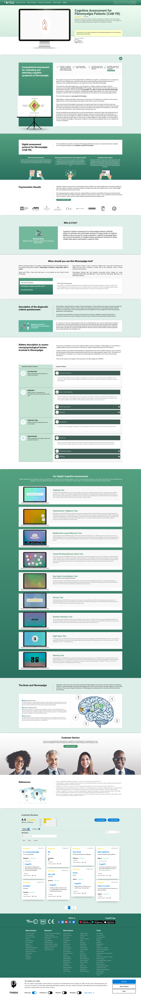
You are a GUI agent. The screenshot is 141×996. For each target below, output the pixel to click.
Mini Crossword (67, 935)
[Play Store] (97, 922)
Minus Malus (83, 957)
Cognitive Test (20, 2)
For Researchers (101, 937)
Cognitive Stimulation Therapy (104, 957)
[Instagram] (70, 922)
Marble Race (66, 960)
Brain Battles (100, 973)
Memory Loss (29, 946)
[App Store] (109, 922)
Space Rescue (67, 957)
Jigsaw (82, 951)
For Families (100, 933)
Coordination (29, 953)
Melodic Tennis (67, 962)
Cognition (28, 944)
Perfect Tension (84, 960)
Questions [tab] (35, 829)
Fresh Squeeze (84, 949)
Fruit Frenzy (66, 937)
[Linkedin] (73, 922)
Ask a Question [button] (101, 820)
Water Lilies (83, 965)
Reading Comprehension (103, 969)
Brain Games (100, 962)
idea (24, 840)
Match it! (65, 955)
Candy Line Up (84, 935)
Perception (28, 957)
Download (111, 70)
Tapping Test (58, 490)
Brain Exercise (100, 951)
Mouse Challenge (84, 958)
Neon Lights (66, 949)
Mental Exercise (101, 964)
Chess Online (66, 933)
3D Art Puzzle (66, 971)
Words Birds (83, 969)
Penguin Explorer (84, 938)
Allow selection (124, 986)
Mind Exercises (100, 958)
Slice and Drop (84, 962)
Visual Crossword (68, 953)
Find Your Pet (66, 965)
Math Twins (83, 955)
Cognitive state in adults (50, 946)
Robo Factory (66, 944)
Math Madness (67, 958)
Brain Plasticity (30, 940)
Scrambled (66, 964)
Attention (28, 958)
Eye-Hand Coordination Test (65, 576)
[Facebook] (59, 922)
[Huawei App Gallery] (85, 922)
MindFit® (99, 942)
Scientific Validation (44, 2)
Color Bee (82, 942)
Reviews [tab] (24, 829)
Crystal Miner (66, 940)
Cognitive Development (103, 949)
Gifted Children (100, 971)
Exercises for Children (102, 947)
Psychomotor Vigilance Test (65, 511)
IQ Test (98, 975)
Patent (98, 940)
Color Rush (66, 969)
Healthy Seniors (48, 942)
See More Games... (85, 971)
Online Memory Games (102, 965)
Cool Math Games (101, 967)
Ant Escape (66, 946)
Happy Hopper (84, 933)
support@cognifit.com (105, 870)
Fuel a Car (82, 953)
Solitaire (65, 942)
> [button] (75, 907)
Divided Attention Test (62, 617)
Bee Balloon (83, 944)
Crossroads (83, 946)
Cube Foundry (83, 947)
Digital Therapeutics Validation (52, 933)
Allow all (124, 981)
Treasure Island (67, 947)
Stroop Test (58, 597)
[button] (33, 875)
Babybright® (100, 944)
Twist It (82, 964)
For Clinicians (100, 935)
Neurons (28, 938)
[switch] (50, 992)
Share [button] (26, 873)
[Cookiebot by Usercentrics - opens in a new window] (14, 993)
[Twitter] (62, 922)
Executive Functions (31, 951)
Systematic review (49, 947)
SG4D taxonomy (48, 949)
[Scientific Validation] (70, 214)
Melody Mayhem (67, 967)
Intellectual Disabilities (31, 947)
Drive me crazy (67, 951)
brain (29, 840)
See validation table (63, 199)
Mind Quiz (99, 955)
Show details (88, 992)
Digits (81, 940)
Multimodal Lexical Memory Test (67, 533)
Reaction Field (83, 967)
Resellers (99, 946)
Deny (124, 991)
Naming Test (58, 655)
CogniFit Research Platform (83, 34)
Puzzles (82, 937)
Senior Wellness (48, 940)
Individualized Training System (104, 953)
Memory (28, 955)
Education (99, 938)
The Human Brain (30, 933)
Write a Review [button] (114, 820)
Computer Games (49, 935)
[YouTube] (66, 922)
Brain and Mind (30, 935)
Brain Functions (30, 949)
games (36, 840)
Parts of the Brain (30, 937)
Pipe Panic (66, 938)
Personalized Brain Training (104, 960)
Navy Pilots (47, 938)
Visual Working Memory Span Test (68, 554)
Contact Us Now (70, 746)
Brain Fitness (29, 942)
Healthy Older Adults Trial (51, 937)
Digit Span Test (59, 636)
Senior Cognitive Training (51, 944)
